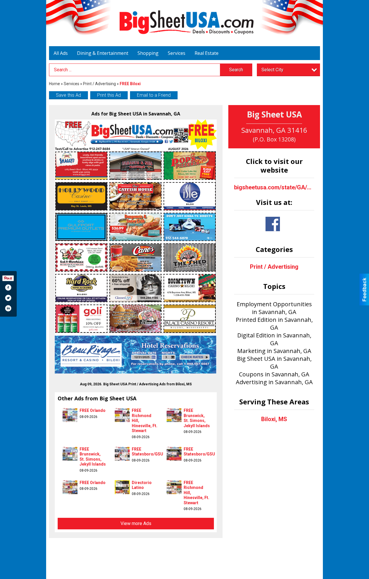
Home (54, 83)
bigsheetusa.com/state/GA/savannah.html (274, 187)
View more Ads (136, 523)
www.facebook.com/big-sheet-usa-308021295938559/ (273, 224)
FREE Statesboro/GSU (147, 452)
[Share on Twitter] (8, 298)
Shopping (148, 53)
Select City (272, 69)
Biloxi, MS (274, 419)
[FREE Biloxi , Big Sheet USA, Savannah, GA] (136, 246)
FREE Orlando (93, 410)
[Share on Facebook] (8, 287)
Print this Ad (109, 95)
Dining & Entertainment (102, 53)
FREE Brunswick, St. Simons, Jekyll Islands (197, 418)
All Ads (61, 53)
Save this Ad (68, 95)
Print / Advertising (99, 83)
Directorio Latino (142, 485)
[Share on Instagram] (8, 308)
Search (236, 69)
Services (176, 53)
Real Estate (207, 53)
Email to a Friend (154, 95)
